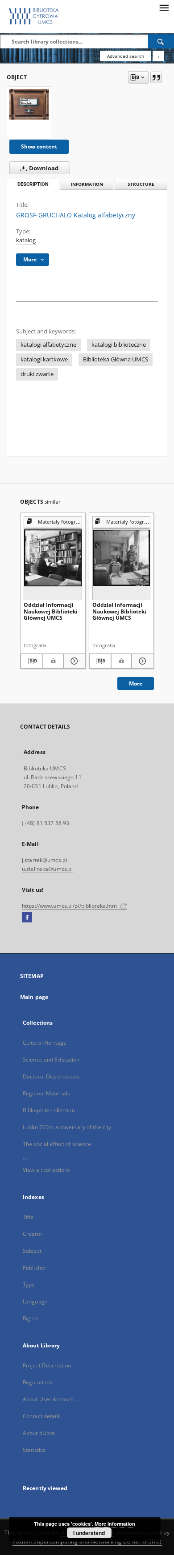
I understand (89, 1533)
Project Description (47, 1365)
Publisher (34, 1267)
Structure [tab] (141, 184)
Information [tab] (87, 184)
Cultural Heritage (44, 1042)
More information (115, 1523)
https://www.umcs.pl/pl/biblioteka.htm (70, 906)
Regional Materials (46, 1093)
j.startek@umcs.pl (44, 860)
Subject (32, 1250)
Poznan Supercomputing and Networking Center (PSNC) (87, 1541)
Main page (34, 997)
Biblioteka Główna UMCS (115, 359)
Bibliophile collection (49, 1110)
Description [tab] (33, 184)
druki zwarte (37, 374)
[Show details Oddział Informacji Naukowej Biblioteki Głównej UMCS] (73, 661)
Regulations (37, 1382)
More (135, 683)
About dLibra (39, 1433)
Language (35, 1301)
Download (43, 168)
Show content (39, 146)
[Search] (161, 41)
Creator (32, 1234)
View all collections (46, 1170)
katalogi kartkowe (44, 359)
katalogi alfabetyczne (48, 345)
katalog (26, 240)
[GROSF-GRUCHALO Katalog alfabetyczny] (29, 104)
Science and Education (51, 1059)
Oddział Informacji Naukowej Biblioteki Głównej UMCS (51, 611)
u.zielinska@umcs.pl (47, 869)
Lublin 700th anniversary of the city (67, 1127)
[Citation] (156, 77)
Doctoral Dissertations (51, 1076)
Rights (30, 1318)
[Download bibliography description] (31, 661)
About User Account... (50, 1399)
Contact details (42, 1416)
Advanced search (125, 56)
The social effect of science (57, 1144)
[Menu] (164, 7)
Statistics (34, 1450)
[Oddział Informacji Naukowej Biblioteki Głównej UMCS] (53, 558)
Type (29, 1284)
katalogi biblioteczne (118, 345)
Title (28, 1217)
